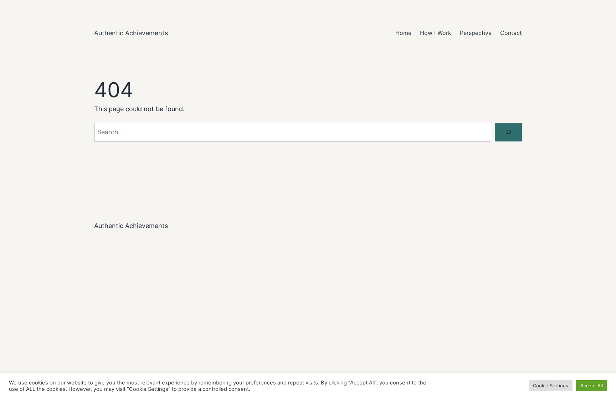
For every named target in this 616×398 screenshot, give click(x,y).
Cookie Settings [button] (550, 385)
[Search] (508, 132)
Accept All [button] (591, 385)
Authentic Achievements (131, 33)
